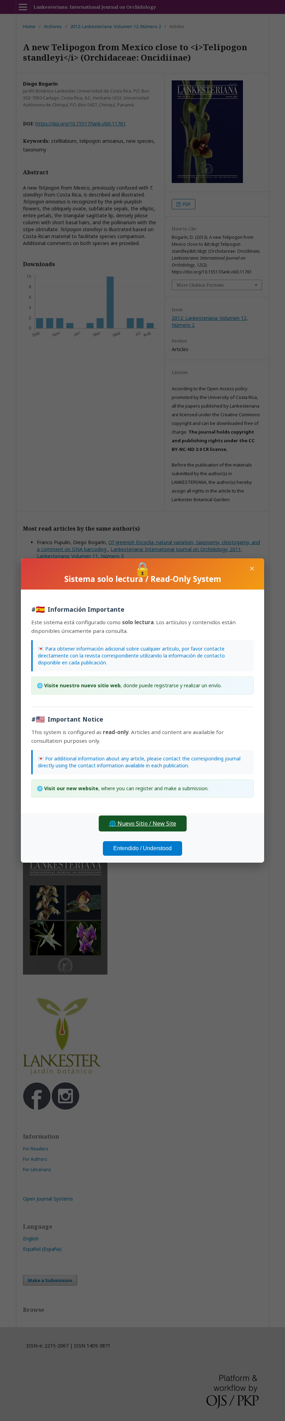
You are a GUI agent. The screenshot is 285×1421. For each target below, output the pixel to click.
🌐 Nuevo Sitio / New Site (142, 823)
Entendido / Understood (142, 848)
